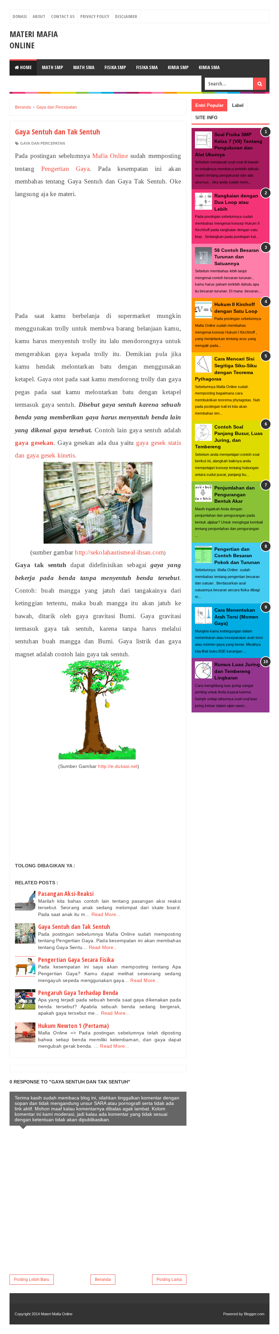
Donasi (20, 16)
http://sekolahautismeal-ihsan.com (119, 552)
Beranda (103, 1279)
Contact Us (63, 16)
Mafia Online (110, 155)
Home (25, 67)
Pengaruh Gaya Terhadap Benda (78, 993)
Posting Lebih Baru (31, 1279)
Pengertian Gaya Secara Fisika (76, 959)
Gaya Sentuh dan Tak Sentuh (74, 926)
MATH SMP (52, 67)
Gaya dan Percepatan (42, 143)
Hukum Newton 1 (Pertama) (73, 1026)
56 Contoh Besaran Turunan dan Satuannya (236, 256)
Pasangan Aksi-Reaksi (66, 893)
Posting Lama (169, 1279)
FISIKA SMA (147, 67)
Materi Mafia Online (34, 39)
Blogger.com (254, 1314)
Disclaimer (126, 16)
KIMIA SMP (178, 67)
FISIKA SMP (115, 67)
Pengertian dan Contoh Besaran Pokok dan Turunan (237, 555)
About (39, 16)
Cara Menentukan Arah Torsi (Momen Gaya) (236, 616)
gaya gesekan (34, 442)
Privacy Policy (94, 16)
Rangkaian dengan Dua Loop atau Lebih (236, 202)
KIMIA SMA (209, 67)
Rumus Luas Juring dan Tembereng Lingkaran (237, 671)
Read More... (106, 914)
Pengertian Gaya (65, 168)
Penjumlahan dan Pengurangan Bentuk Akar (234, 494)
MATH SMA (83, 67)
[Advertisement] (98, 255)
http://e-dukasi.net (117, 766)
